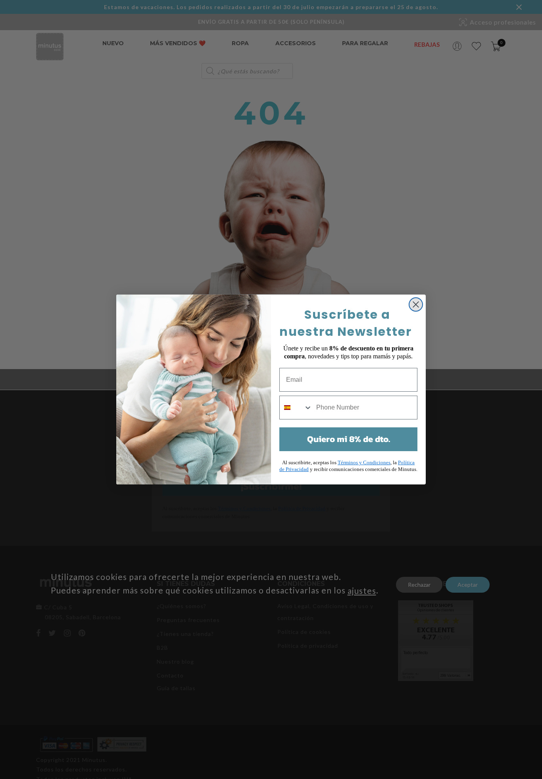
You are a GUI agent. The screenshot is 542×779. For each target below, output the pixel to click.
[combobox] (296, 407)
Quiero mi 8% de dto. (348, 439)
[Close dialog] (416, 304)
